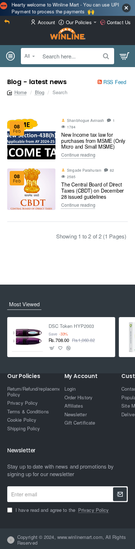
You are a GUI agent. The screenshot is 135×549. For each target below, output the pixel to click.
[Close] (126, 8)
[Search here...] (106, 56)
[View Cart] (125, 56)
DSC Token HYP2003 (71, 326)
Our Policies (23, 376)
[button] (52, 348)
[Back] (8, 22)
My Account (81, 376)
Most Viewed (24, 304)
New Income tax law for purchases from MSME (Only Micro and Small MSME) (93, 141)
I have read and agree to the (61, 510)
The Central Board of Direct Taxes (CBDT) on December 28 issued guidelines (92, 190)
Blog (39, 92)
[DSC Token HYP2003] (27, 337)
